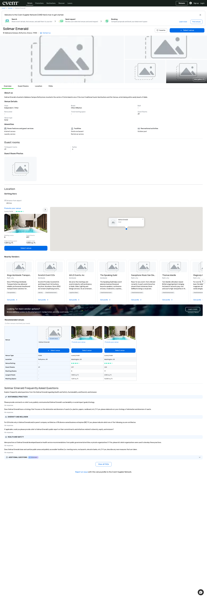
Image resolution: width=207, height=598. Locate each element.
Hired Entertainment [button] (51, 292)
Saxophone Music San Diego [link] (143, 275)
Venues (29, 3)
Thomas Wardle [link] (169, 275)
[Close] (200, 15)
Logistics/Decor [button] (74, 292)
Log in (202, 3)
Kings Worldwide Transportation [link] (19, 275)
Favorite (162, 30)
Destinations (51, 3)
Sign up (196, 3)
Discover (62, 3)
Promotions (39, 3)
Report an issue (81, 472)
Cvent (3, 8)
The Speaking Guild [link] (108, 275)
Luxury (70, 3)
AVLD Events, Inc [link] (76, 275)
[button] (62, 59)
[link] (19, 267)
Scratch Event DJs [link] (46, 275)
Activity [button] (40, 292)
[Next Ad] (45, 209)
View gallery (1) (199, 79)
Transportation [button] (11, 292)
